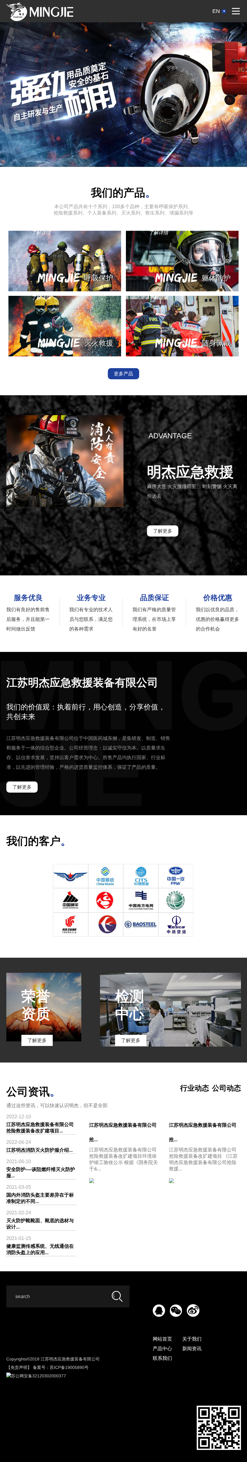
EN (216, 11)
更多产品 (123, 373)
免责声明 (19, 1367)
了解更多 (162, 531)
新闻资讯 (192, 1348)
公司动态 (226, 1088)
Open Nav (236, 11)
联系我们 (162, 1358)
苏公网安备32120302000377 (38, 1375)
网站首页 (162, 1338)
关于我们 (192, 1338)
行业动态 (194, 1088)
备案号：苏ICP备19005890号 (61, 1367)
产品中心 (162, 1348)
